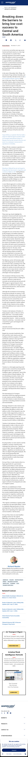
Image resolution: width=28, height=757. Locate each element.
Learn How (13, 692)
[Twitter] (1, 713)
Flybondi (12, 583)
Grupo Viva (6, 583)
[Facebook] (4, 713)
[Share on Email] (6, 40)
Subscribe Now (13, 645)
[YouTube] (7, 713)
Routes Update (19, 579)
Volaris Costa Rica (8, 585)
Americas (5, 579)
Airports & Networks (10, 9)
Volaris (11, 579)
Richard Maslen (6, 45)
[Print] (25, 40)
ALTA (18, 583)
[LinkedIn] (10, 713)
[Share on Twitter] (15, 40)
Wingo (4, 581)
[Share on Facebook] (20, 40)
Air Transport (12, 7)
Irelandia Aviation (13, 581)
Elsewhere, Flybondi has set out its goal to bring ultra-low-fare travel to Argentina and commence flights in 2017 (14, 170)
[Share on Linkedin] (11, 40)
